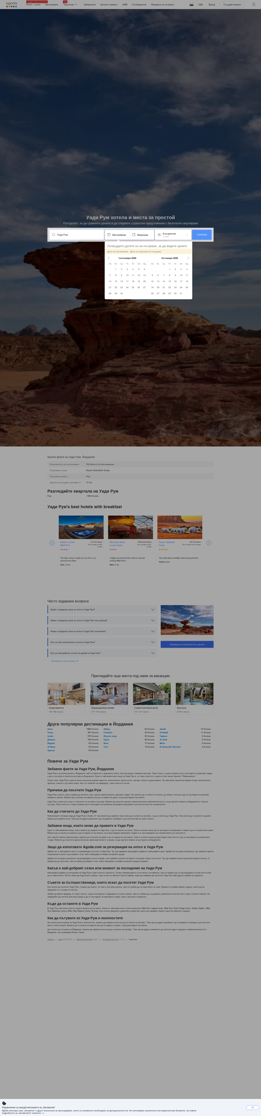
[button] (108, 258)
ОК (252, 1107)
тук (42, 1112)
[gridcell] (116, 269)
